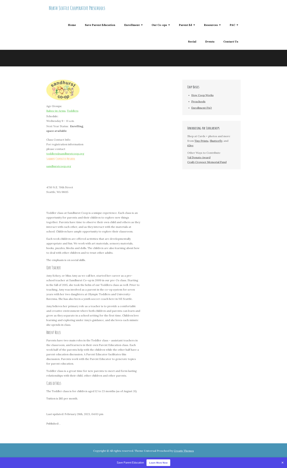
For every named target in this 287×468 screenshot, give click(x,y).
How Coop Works (202, 95)
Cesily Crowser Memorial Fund (207, 162)
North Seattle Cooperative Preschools (77, 7)
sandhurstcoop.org (58, 166)
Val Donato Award (198, 157)
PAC (232, 25)
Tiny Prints (201, 140)
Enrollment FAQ (201, 107)
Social (192, 41)
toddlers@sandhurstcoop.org (65, 153)
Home (72, 25)
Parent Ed (185, 25)
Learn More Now (158, 462)
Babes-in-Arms (56, 110)
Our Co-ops (159, 25)
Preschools (198, 101)
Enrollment (132, 25)
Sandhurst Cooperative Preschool (60, 159)
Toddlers (72, 110)
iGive (190, 145)
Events (209, 41)
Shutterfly (216, 140)
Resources (211, 25)
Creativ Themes (184, 450)
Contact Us (230, 41)
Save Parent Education (100, 25)
